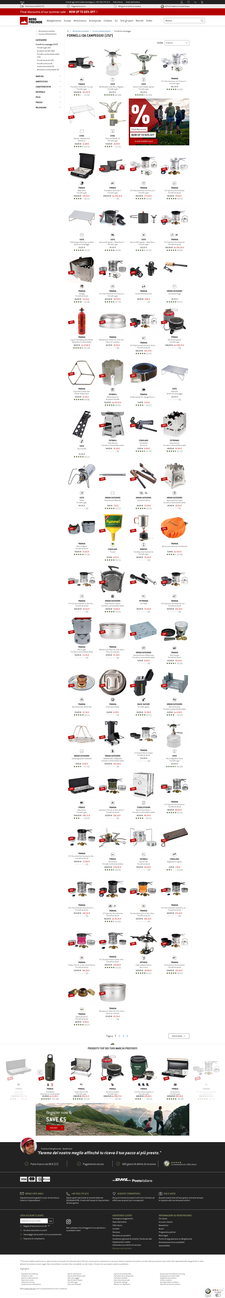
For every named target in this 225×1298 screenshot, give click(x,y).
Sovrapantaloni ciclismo (169, 1282)
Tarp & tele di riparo (75, 1280)
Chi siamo (163, 1218)
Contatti (116, 1228)
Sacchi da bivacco (74, 1274)
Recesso (116, 1232)
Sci (116, 20)
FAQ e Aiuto (117, 1225)
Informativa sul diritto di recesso (127, 1245)
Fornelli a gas (73, 1282)
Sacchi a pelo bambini (29, 1278)
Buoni (161, 1228)
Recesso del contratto (122, 1248)
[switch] (218, 1295)
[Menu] (222, 1289)
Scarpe (67, 20)
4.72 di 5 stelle (176, 6)
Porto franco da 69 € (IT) (34, 6)
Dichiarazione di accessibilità (171, 1242)
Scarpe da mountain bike (169, 1276)
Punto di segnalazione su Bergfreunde (175, 1239)
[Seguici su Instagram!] (70, 1222)
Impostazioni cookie (121, 1242)
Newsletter (163, 1225)
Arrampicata (95, 20)
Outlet (149, 20)
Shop (22, 2)
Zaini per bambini (74, 1284)
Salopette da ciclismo (168, 1278)
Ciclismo (108, 20)
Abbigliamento (54, 20)
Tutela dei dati (146, 1239)
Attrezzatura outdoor (81, 31)
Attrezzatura (80, 20)
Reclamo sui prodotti (122, 1235)
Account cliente (166, 1222)
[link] (49, 31)
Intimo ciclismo (166, 1280)
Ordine (160, 43)
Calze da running (27, 1282)
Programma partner (167, 1232)
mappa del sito (30, 1288)
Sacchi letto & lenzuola (76, 1276)
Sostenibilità (164, 1245)
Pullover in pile (27, 1276)
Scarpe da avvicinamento (31, 1284)
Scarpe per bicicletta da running (172, 1274)
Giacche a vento (27, 1280)
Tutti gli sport (126, 20)
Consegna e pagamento (123, 1218)
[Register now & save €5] (112, 1119)
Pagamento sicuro (78, 6)
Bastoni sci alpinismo (122, 1284)
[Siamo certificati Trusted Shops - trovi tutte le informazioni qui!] (167, 1163)
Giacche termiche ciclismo (170, 1284)
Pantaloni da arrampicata (123, 1276)
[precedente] (40, 1072)
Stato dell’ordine (120, 1222)
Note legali (163, 1235)
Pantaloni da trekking (29, 1274)
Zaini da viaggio (73, 1278)
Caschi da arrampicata (122, 1274)
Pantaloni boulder (120, 1278)
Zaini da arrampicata (122, 1280)
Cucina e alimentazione (101, 31)
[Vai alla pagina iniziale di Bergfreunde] (32, 20)
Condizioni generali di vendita (126, 1239)
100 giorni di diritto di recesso (129, 6)
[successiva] (185, 1072)
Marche (139, 20)
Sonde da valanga (120, 1282)
